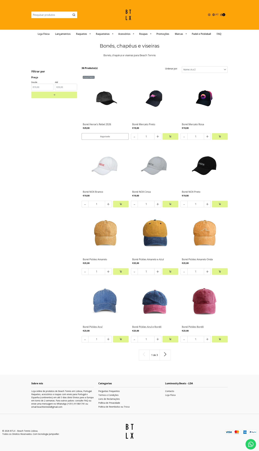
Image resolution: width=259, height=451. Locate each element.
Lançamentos (63, 34)
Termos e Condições (108, 395)
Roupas (143, 34)
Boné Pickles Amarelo (95, 259)
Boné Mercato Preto (143, 124)
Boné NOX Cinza (141, 191)
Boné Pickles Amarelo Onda (197, 259)
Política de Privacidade (109, 402)
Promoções (162, 34)
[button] (215, 15)
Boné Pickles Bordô (193, 327)
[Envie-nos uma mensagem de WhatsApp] (251, 444)
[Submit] (74, 15)
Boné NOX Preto (191, 191)
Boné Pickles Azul (92, 327)
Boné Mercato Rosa (193, 124)
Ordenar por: (171, 68)
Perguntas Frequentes (109, 391)
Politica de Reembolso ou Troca (114, 406)
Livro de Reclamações (109, 398)
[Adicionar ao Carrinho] (170, 136)
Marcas (179, 34)
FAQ (219, 34)
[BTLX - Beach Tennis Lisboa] (129, 14)
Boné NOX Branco (93, 191)
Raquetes (81, 34)
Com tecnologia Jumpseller (46, 434)
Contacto (169, 391)
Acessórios (124, 34)
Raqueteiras (103, 34)
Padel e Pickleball (201, 34)
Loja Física (43, 34)
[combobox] (64, 15)
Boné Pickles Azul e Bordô (146, 327)
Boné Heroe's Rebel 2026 (97, 124)
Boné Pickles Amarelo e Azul (148, 259)
